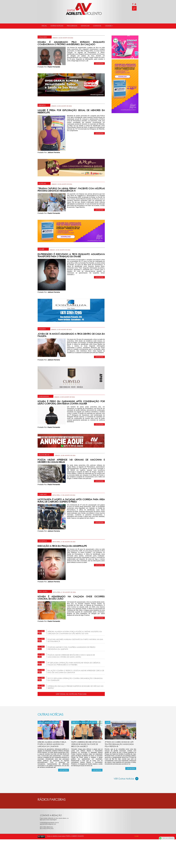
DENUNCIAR (85, 26)
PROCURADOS (72, 26)
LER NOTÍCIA (99, 63)
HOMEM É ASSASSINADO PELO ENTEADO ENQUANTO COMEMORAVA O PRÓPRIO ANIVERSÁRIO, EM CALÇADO (71, 43)
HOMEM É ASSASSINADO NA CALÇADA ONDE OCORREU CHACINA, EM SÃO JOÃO (71, 597)
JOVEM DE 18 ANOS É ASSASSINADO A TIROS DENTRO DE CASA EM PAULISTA (71, 335)
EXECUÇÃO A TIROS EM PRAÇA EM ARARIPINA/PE (62, 546)
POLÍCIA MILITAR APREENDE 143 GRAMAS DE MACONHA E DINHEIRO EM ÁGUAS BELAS (71, 460)
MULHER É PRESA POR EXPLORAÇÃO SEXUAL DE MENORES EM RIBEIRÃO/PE (71, 111)
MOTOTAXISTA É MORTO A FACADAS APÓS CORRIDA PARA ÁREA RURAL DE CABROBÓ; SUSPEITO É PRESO (71, 500)
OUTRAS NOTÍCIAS (57, 26)
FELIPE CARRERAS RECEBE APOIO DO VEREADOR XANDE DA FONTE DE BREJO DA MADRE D (86, 744)
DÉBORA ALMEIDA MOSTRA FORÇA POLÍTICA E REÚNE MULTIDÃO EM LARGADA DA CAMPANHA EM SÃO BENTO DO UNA (75, 633)
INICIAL (44, 26)
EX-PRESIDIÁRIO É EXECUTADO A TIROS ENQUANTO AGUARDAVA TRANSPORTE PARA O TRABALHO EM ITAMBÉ (71, 255)
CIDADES (108, 26)
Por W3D (136, 836)
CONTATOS (97, 26)
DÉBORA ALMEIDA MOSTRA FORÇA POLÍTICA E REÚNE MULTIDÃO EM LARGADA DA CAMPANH (52, 744)
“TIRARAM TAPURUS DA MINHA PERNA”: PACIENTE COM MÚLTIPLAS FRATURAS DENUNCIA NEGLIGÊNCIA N (71, 189)
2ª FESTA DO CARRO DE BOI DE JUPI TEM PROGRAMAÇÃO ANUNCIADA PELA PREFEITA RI (119, 744)
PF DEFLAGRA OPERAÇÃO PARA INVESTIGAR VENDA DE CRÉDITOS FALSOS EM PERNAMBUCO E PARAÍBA (74, 664)
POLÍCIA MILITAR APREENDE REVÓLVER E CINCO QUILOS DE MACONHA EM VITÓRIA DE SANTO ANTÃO (71, 656)
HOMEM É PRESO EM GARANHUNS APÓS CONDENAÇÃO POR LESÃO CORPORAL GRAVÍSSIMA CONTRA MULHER (71, 402)
